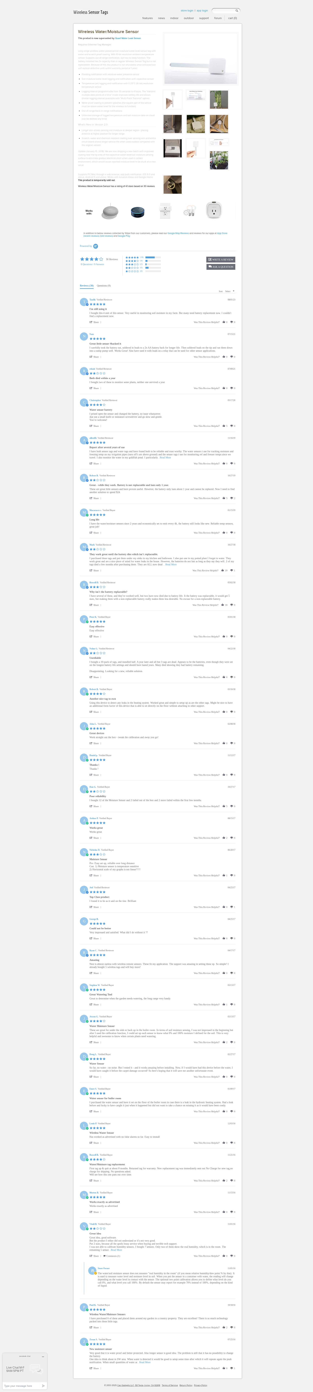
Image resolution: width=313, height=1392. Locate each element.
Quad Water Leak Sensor (128, 38)
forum (218, 18)
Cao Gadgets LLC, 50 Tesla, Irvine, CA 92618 (138, 1385)
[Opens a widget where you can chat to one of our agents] (24, 1371)
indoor (174, 18)
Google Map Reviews (178, 233)
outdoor (189, 18)
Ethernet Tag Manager (99, 44)
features (147, 18)
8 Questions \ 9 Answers (92, 264)
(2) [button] (141, 264)
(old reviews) (107, 236)
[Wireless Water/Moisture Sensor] (201, 59)
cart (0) (232, 18)
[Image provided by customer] (219, 99)
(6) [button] (141, 267)
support (204, 18)
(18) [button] (142, 257)
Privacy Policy (200, 1385)
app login (202, 10)
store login (187, 10)
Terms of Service (170, 1385)
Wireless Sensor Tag (136, 61)
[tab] (87, 286)
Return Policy (186, 1385)
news (161, 18)
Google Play (124, 236)
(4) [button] (141, 261)
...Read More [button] (164, 457)
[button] (220, 267)
